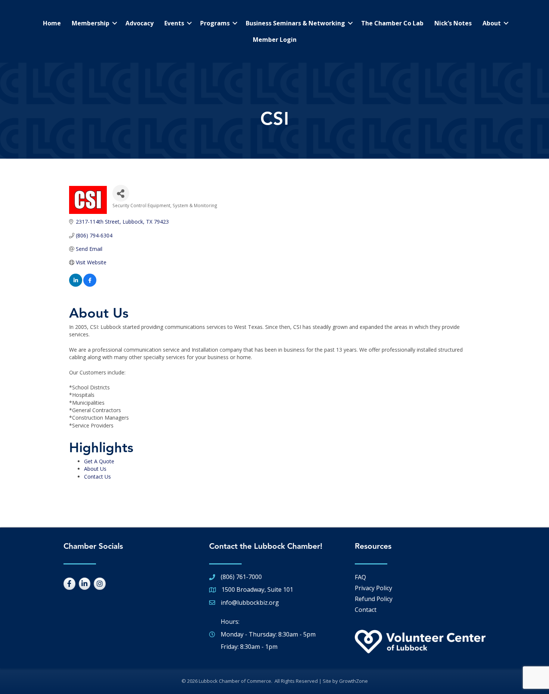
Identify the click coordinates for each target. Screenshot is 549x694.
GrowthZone (353, 681)
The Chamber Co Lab (392, 23)
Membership (90, 23)
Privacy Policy (373, 588)
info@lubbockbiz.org (250, 602)
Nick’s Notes (453, 23)
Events (174, 23)
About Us (95, 468)
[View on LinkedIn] (75, 284)
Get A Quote (99, 461)
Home (52, 23)
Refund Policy (374, 599)
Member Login (275, 39)
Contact (365, 610)
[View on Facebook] (89, 284)
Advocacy (139, 23)
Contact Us (97, 476)
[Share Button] (120, 193)
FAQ (360, 577)
